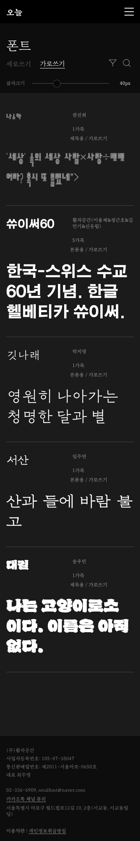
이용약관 (15, 831)
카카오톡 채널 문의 (26, 799)
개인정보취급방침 (47, 831)
